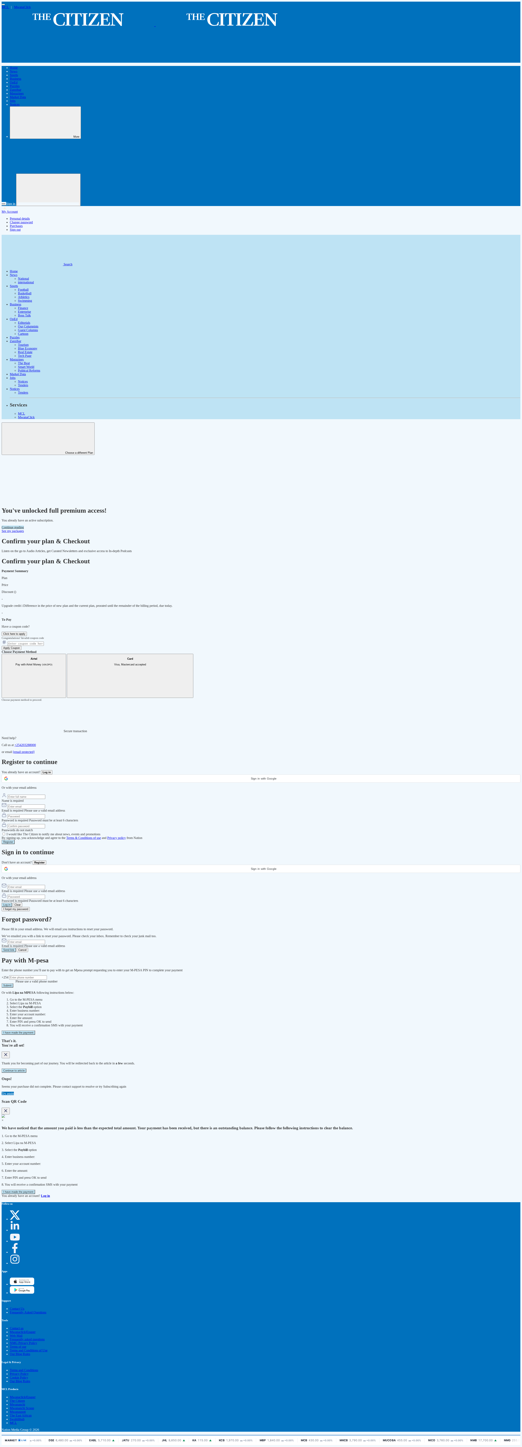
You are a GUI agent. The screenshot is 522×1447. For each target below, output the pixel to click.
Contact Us (17, 1308)
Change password (21, 222)
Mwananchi (17, 1404)
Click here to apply (14, 633)
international (26, 282)
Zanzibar (15, 89)
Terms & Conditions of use (83, 838)
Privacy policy (116, 838)
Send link (8, 949)
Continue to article (14, 1070)
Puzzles (15, 86)
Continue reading (13, 527)
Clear (17, 904)
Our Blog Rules (20, 1354)
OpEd (14, 82)
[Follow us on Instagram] (15, 1263)
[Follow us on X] (15, 1219)
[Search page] (32, 60)
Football (23, 289)
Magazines (17, 93)
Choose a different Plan (78, 452)
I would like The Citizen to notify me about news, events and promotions (53, 834)
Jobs (12, 100)
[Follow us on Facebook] (15, 1252)
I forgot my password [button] (15, 909)
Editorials (24, 322)
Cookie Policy (19, 1377)
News (13, 71)
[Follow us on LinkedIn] (15, 1230)
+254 (5, 977)
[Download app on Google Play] (22, 1284)
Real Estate (25, 352)
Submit (7, 985)
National (23, 278)
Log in (6, 904)
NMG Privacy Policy (23, 1343)
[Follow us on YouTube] (15, 1241)
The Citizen (17, 1400)
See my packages (13, 531)
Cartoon (23, 333)
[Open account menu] (48, 190)
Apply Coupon (11, 647)
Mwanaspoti (18, 1412)
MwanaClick (22, 7)
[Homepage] (155, 24)
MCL (5, 7)
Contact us (16, 1328)
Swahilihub (17, 1419)
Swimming (25, 300)
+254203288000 (25, 745)
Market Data (18, 97)
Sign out (15, 229)
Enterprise (24, 311)
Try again (8, 1093)
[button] (261, 778)
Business (15, 78)
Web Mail (16, 1335)
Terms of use (18, 1346)
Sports (14, 75)
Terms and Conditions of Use (29, 1350)
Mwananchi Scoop (22, 1408)
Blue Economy (27, 348)
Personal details (20, 218)
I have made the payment (18, 1032)
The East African (21, 1415)
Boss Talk (24, 315)
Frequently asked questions (27, 1339)
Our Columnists (28, 326)
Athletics (23, 297)
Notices (15, 104)
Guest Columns (28, 330)
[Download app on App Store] (22, 1292)
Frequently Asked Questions (28, 1312)
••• (4, 203)
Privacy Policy (19, 1374)
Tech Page (24, 356)
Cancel (22, 949)
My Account (10, 211)
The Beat (24, 363)
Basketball (24, 293)
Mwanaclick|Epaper (22, 1332)
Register (8, 841)
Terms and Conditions (24, 1370)
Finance (23, 308)
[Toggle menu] (3, 4)
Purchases (16, 226)
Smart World (26, 367)
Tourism (23, 344)
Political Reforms (29, 370)
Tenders (23, 385)
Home (14, 67)
